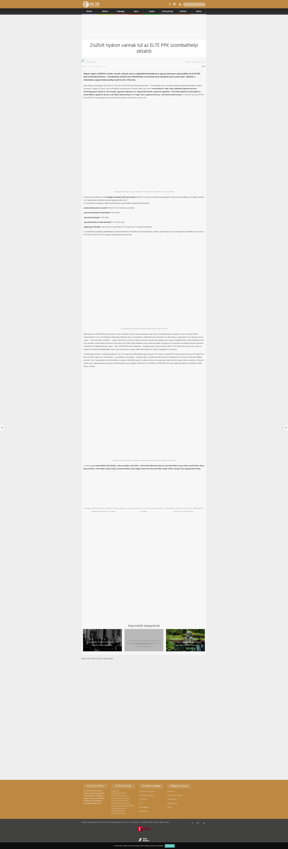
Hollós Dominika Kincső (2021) (122, 805)
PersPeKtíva (171, 799)
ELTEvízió (183, 11)
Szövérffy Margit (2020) (120, 803)
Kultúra (105, 11)
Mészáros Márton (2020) (120, 798)
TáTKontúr (171, 791)
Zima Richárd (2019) (118, 793)
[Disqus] (144, 688)
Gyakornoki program (147, 791)
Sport (136, 11)
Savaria (152, 11)
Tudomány (120, 11)
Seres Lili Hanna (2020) (119, 800)
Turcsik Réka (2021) (118, 813)
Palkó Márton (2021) (118, 808)
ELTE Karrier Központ (147, 795)
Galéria (198, 11)
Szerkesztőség (167, 11)
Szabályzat (115, 790)
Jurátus (169, 807)
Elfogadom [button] (169, 846)
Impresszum (143, 811)
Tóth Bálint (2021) (117, 811)
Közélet (89, 11)
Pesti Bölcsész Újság (174, 795)
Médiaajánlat (144, 807)
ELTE (141, 803)
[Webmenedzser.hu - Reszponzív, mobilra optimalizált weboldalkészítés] (144, 839)
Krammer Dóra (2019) (119, 795)
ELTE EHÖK (143, 799)
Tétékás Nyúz (172, 803)
